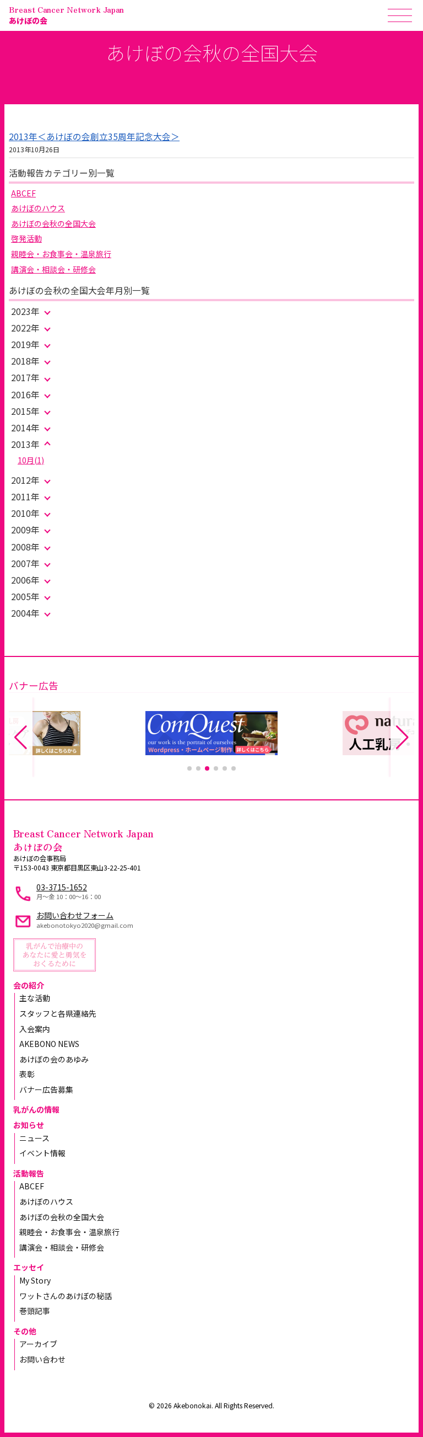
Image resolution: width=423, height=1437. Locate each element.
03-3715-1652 (61, 887)
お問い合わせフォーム (74, 915)
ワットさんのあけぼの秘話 (65, 1295)
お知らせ (28, 1124)
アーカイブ (38, 1343)
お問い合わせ (42, 1359)
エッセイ (28, 1267)
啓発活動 (26, 238)
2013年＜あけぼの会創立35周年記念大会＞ (94, 136)
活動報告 (28, 1173)
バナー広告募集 (46, 1089)
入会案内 (34, 1028)
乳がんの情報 (36, 1109)
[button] (189, 768)
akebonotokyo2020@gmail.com (84, 925)
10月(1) (31, 460)
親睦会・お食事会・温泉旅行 (61, 253)
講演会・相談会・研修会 (53, 269)
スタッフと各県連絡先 (57, 1013)
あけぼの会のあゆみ (54, 1059)
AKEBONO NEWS (49, 1043)
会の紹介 (28, 985)
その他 (24, 1331)
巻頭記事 (34, 1310)
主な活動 (34, 997)
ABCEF (23, 193)
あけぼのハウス (38, 207)
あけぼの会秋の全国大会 (53, 223)
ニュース (34, 1138)
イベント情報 (42, 1152)
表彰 (27, 1074)
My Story (35, 1280)
